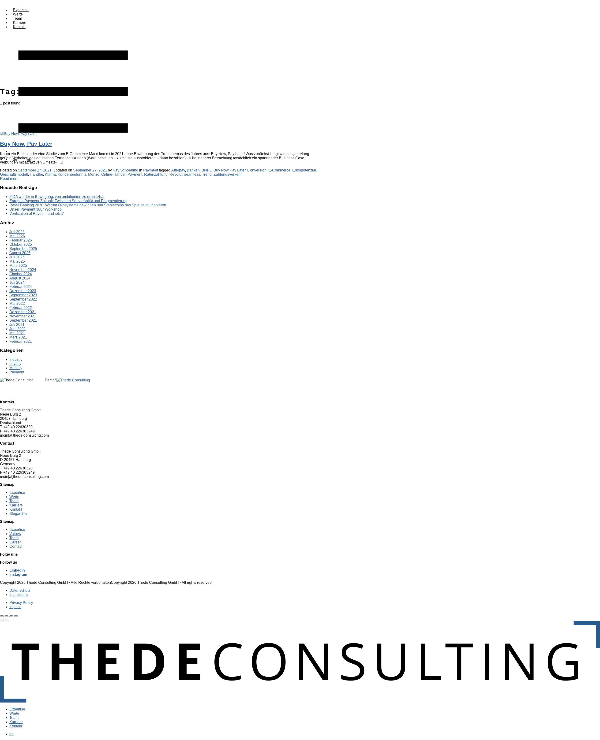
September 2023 (23, 295)
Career (15, 542)
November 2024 (22, 270)
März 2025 (18, 266)
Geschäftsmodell (14, 174)
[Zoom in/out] (16, 616)
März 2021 (18, 337)
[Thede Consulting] (300, 701)
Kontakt (19, 27)
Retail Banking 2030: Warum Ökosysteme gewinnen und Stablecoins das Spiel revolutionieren (87, 205)
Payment (150, 170)
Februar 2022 (20, 308)
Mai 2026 (17, 236)
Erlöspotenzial (304, 170)
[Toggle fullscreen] (11, 616)
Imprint (15, 607)
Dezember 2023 (22, 291)
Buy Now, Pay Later (26, 144)
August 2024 (19, 278)
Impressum (18, 595)
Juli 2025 (17, 257)
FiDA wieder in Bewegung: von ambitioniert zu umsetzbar (57, 197)
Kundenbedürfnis (72, 174)
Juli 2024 (17, 282)
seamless (192, 174)
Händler (36, 174)
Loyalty (15, 364)
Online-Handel (113, 174)
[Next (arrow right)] (6, 620)
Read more (9, 179)
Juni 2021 (17, 329)
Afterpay (178, 170)
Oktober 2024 (20, 274)
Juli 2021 (17, 325)
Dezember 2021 (22, 312)
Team (17, 18)
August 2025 (19, 253)
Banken (193, 170)
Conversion (256, 170)
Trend (207, 174)
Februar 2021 (20, 341)
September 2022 (23, 299)
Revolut (175, 174)
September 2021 (23, 320)
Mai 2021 (17, 333)
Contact (15, 546)
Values (15, 534)
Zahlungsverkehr (228, 174)
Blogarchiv (18, 514)
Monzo (93, 174)
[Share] (6, 616)
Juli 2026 (17, 232)
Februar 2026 (20, 240)
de (11, 734)
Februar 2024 (20, 287)
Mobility (15, 368)
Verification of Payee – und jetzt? (36, 214)
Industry (15, 359)
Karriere (19, 23)
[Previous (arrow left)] (2, 620)
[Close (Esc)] (2, 616)
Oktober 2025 (20, 244)
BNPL (207, 170)
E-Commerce (279, 170)
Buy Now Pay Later (229, 170)
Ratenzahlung (156, 174)
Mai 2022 (17, 303)
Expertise (21, 10)
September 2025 (23, 249)
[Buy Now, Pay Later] (18, 134)
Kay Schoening (125, 170)
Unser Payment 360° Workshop (35, 209)
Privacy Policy (21, 603)
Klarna (50, 174)
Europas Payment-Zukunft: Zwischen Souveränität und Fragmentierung (68, 201)
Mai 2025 (17, 261)
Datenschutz (19, 590)
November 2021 (22, 316)
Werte (18, 14)
